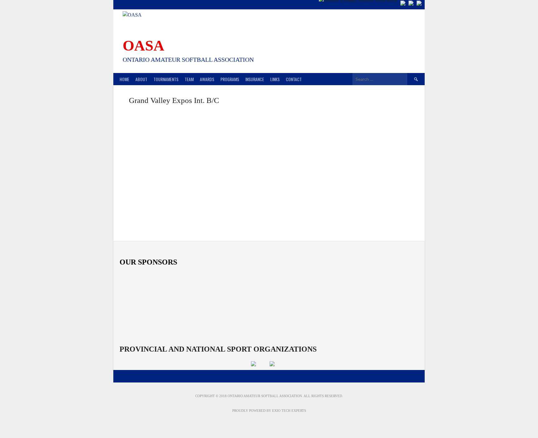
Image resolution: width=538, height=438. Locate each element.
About (141, 79)
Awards (207, 79)
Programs (229, 79)
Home (124, 79)
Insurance (254, 79)
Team (189, 79)
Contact (294, 79)
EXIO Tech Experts (289, 410)
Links (275, 79)
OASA (143, 45)
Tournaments (165, 79)
